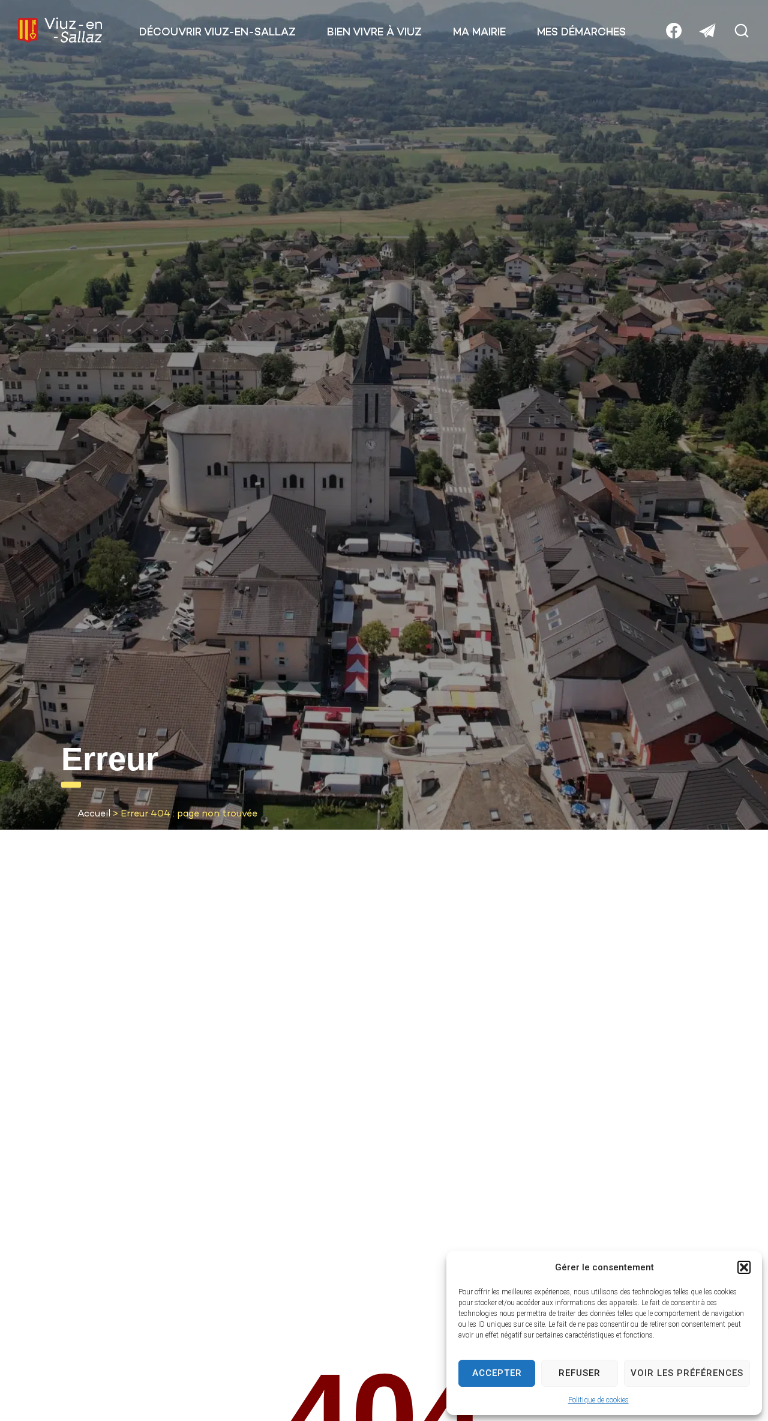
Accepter (497, 1373)
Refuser (580, 1373)
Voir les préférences (687, 1373)
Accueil (93, 814)
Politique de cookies (598, 1400)
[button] (744, 1267)
